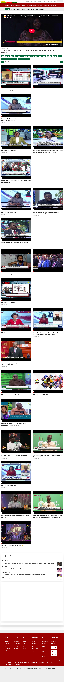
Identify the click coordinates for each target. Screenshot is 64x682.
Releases (23, 9)
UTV (51, 56)
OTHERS (14, 59)
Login (59, 1)
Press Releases (8, 648)
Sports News (16, 641)
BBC (3, 56)
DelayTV (55, 56)
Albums (28, 9)
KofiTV (59, 56)
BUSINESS (17, 5)
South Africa (25, 651)
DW (9, 56)
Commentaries (35, 648)
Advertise (45, 1)
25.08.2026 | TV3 (36, 92)
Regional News (8, 650)
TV (31, 1)
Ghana (50, 1)
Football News (17, 643)
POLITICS (23, 5)
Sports (15, 639)
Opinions (34, 639)
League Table (16, 646)
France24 (30, 56)
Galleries (41, 9)
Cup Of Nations (17, 650)
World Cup (16, 648)
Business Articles (45, 641)
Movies (39, 1)
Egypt (24, 643)
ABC (19, 56)
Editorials (34, 646)
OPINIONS (29, 5)
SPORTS (11, 5)
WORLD (45, 5)
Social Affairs (7, 646)
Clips (14, 9)
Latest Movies (53, 641)
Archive (7, 9)
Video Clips (53, 645)
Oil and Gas (44, 653)
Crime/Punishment (9, 645)
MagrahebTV (4, 59)
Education (7, 643)
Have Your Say (35, 650)
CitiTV (40, 56)
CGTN (12, 56)
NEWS (7, 5)
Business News (44, 639)
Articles (33, 641)
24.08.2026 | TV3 (4, 335)
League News (17, 645)
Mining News (44, 654)
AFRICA (40, 5)
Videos (35, 1)
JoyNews (35, 56)
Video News (53, 643)
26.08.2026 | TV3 (4, 92)
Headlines (7, 641)
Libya (24, 645)
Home (23, 1)
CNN (6, 56)
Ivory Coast (25, 650)
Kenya (24, 648)
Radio (27, 1)
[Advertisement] (31, 671)
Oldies (18, 9)
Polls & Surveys (35, 651)
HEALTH (35, 5)
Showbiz (52, 639)
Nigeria (24, 641)
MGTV (10, 59)
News (37, 9)
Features (34, 643)
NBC (16, 56)
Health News (7, 651)
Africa (24, 639)
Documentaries (26, 59)
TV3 (48, 56)
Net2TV (44, 56)
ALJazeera (24, 56)
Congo (24, 646)
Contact (55, 1)
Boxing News (16, 651)
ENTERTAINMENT (53, 5)
